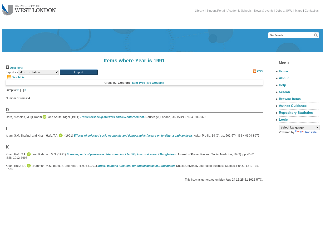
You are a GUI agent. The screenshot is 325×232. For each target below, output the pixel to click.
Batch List (18, 77)
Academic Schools (239, 10)
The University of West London (29, 10)
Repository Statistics (296, 112)
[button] (79, 72)
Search (284, 92)
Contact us (312, 10)
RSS (259, 71)
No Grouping (155, 82)
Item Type (138, 82)
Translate (311, 132)
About (284, 78)
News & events (263, 10)
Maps (298, 10)
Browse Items (290, 99)
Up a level (16, 67)
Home (283, 71)
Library (199, 10)
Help (282, 85)
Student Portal (216, 10)
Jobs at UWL (284, 10)
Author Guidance (293, 106)
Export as (12, 72)
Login (283, 119)
